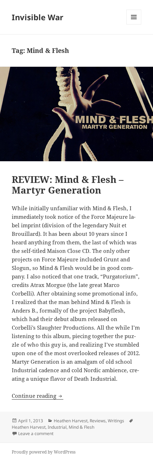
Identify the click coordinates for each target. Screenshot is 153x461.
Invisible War (37, 17)
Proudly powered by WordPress (43, 452)
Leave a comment (35, 433)
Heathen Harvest (71, 421)
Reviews (98, 421)
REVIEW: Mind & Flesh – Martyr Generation (67, 184)
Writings (116, 421)
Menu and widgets (134, 24)
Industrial (57, 427)
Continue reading (37, 395)
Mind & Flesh (81, 427)
